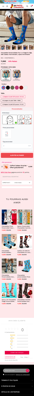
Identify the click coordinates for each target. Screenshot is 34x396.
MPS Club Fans (6, 172)
